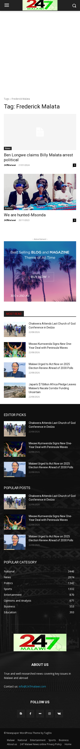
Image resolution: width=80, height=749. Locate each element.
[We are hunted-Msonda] (40, 192)
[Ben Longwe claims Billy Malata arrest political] (40, 132)
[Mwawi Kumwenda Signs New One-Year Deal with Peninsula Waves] (15, 349)
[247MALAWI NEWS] (40, 642)
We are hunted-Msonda (25, 215)
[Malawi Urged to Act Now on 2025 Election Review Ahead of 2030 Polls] (15, 370)
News (7, 148)
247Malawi (10, 165)
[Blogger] (21, 713)
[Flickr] (40, 713)
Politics (8, 208)
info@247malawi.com (32, 686)
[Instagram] (49, 713)
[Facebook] (30, 713)
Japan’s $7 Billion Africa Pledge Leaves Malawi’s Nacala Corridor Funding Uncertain (52, 388)
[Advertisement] (40, 53)
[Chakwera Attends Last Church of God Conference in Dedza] (15, 329)
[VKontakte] (59, 713)
